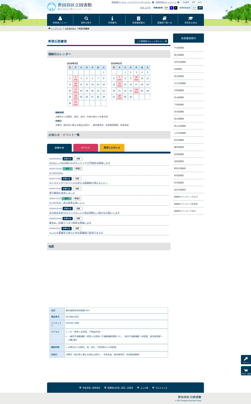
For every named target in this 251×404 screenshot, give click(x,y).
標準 (166, 8)
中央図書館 (179, 48)
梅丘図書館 (179, 55)
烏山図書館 (179, 97)
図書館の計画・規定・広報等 (120, 387)
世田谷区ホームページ (166, 2)
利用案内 (112, 23)
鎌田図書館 (179, 147)
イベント (85, 147)
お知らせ (59, 147)
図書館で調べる (164, 23)
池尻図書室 (179, 161)
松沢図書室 (179, 182)
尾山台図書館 (180, 126)
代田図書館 (179, 90)
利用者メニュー (60, 23)
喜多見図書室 (180, 190)
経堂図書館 (179, 154)
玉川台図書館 (180, 83)
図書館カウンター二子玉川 (186, 197)
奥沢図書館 (179, 76)
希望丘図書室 (180, 168)
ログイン (246, 362)
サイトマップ (161, 387)
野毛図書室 (179, 175)
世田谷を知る (191, 23)
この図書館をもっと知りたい (150, 41)
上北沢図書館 (180, 133)
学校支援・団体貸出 (91, 387)
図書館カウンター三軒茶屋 (186, 204)
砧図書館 (178, 69)
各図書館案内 (138, 23)
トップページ (56, 29)
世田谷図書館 (180, 62)
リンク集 (144, 387)
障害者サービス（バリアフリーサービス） (131, 2)
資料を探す (86, 23)
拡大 (194, 8)
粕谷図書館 (179, 140)
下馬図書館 (179, 104)
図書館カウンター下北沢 (185, 211)
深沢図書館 (179, 111)
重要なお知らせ (112, 147)
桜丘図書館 (179, 119)
